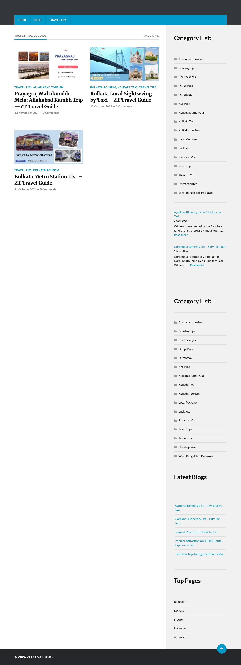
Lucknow (184, 148)
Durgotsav (185, 94)
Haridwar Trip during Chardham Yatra (199, 554)
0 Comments (51, 112)
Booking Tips (186, 68)
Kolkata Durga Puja (191, 112)
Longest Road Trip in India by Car (196, 532)
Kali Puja (184, 103)
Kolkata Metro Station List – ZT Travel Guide (48, 180)
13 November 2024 (26, 112)
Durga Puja (185, 85)
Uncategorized (188, 183)
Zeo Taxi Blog (40, 657)
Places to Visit (187, 157)
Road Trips (185, 166)
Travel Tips (58, 19)
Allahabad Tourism (48, 87)
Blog (38, 19)
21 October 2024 (25, 189)
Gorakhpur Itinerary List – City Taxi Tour (200, 246)
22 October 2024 (101, 106)
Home (22, 19)
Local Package (187, 139)
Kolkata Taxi (128, 87)
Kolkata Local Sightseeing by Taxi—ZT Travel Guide (121, 97)
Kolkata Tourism (103, 87)
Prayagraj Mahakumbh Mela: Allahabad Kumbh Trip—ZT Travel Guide (48, 100)
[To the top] (222, 649)
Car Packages (187, 76)
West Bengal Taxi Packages (195, 192)
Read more (181, 234)
